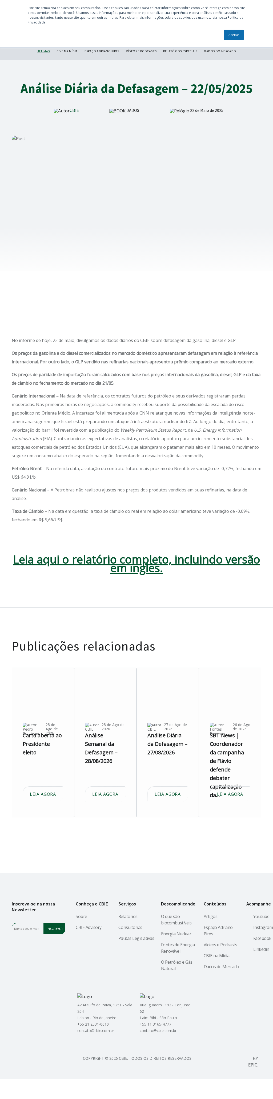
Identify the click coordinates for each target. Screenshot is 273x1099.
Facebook (262, 938)
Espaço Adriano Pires (218, 930)
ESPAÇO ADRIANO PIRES (102, 51)
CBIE (74, 110)
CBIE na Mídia (217, 956)
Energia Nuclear (176, 934)
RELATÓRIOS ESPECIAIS (180, 51)
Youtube (261, 916)
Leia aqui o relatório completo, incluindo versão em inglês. (136, 563)
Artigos (211, 916)
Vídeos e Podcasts (220, 945)
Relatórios (128, 916)
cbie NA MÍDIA (67, 51)
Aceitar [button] (233, 35)
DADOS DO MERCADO (220, 51)
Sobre (81, 916)
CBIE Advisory (89, 927)
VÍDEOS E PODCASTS (141, 51)
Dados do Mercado (221, 967)
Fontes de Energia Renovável (178, 948)
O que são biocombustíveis (176, 919)
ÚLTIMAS (43, 51)
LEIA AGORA (43, 794)
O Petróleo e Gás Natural (176, 965)
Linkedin (261, 949)
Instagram (263, 927)
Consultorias (130, 927)
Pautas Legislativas (136, 938)
